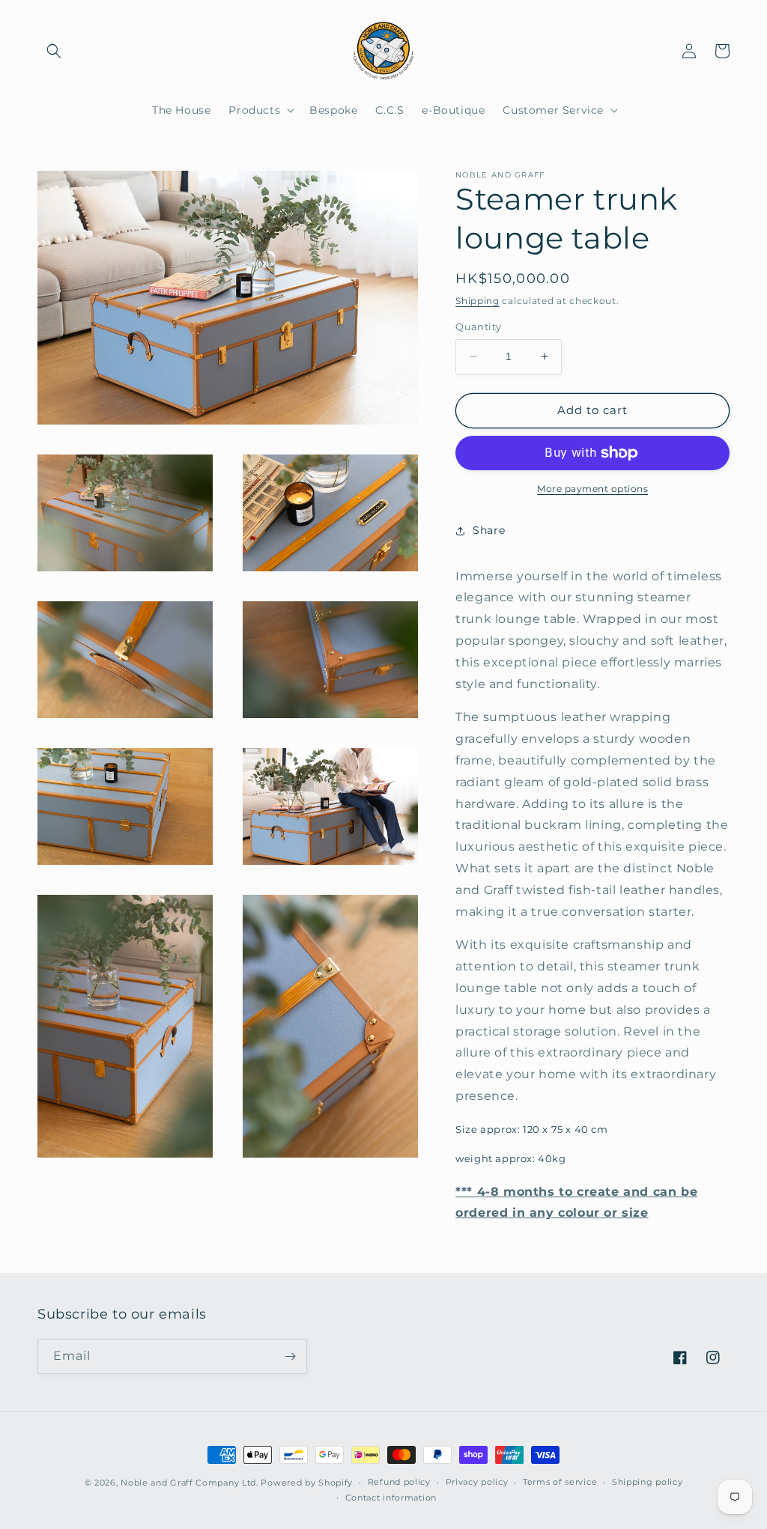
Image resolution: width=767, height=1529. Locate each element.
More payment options (592, 488)
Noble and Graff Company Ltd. (189, 1482)
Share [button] (489, 530)
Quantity (478, 326)
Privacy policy (477, 1482)
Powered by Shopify (307, 1482)
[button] (53, 50)
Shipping (477, 300)
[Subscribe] (289, 1356)
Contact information (391, 1497)
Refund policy (399, 1482)
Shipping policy (647, 1482)
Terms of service (560, 1482)
